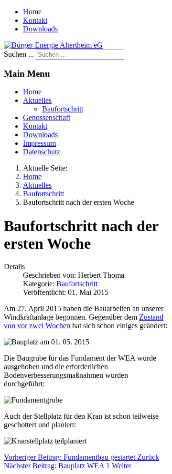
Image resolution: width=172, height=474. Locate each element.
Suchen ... (19, 54)
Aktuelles (37, 100)
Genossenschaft (46, 117)
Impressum (39, 143)
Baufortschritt (62, 109)
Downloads (40, 29)
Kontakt (35, 20)
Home (32, 12)
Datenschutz (41, 152)
